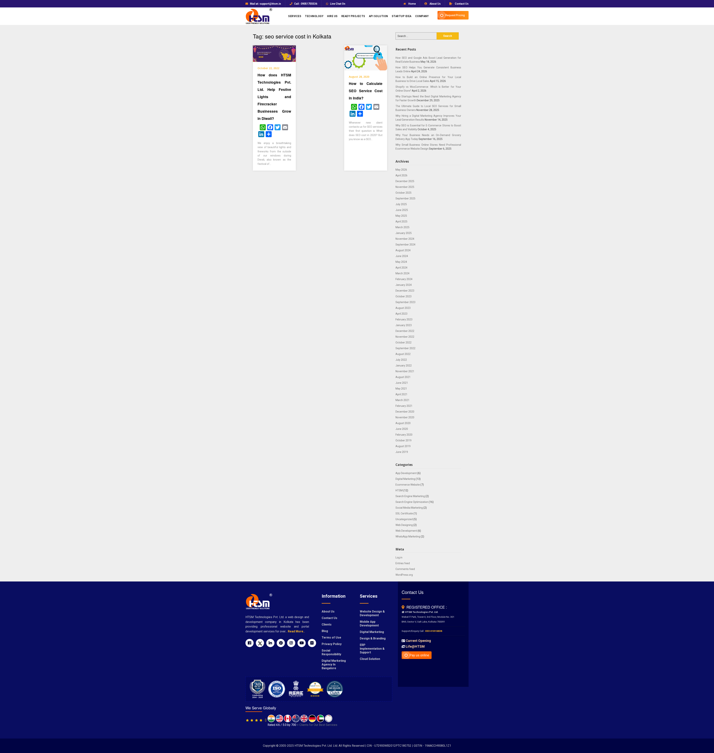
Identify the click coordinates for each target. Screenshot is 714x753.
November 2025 (404, 186)
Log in (398, 557)
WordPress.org (404, 574)
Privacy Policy (332, 644)
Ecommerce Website (407, 484)
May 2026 (401, 169)
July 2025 (401, 204)
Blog (325, 631)
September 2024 (405, 244)
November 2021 (404, 371)
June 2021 (401, 382)
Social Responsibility (331, 652)
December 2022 (404, 330)
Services (294, 16)
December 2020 (404, 411)
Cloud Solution (370, 659)
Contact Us (461, 3)
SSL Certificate (404, 513)
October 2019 (403, 440)
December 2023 (404, 290)
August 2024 (403, 250)
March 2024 (402, 273)
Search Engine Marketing (410, 496)
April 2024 (401, 267)
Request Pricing (455, 15)
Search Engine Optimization (411, 501)
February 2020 (403, 434)
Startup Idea (401, 16)
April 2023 (401, 313)
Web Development (406, 530)
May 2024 (401, 261)
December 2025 (404, 181)
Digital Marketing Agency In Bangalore (334, 664)
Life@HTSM (415, 646)
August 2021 (403, 377)
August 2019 (403, 446)
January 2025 (403, 233)
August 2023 (403, 307)
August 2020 (403, 423)
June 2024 (401, 256)
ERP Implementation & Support (372, 648)
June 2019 (401, 451)
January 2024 (403, 284)
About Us (435, 3)
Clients (327, 624)
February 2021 (403, 405)
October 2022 (403, 342)
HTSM (399, 490)
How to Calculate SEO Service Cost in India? (365, 91)
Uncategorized (404, 519)
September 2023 (405, 302)
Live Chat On (337, 3)
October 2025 (403, 192)
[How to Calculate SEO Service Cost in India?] (365, 57)
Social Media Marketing (409, 507)
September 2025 (405, 198)
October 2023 (403, 296)
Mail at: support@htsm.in (265, 3)
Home (412, 3)
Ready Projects (353, 16)
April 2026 (401, 175)
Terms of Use (331, 637)
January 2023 (403, 325)
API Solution (378, 16)
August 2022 (403, 354)
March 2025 (402, 227)
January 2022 (403, 365)
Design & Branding (373, 638)
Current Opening (418, 641)
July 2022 (401, 359)
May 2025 (401, 215)
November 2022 (404, 336)
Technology (314, 16)
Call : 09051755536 (305, 3)
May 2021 (401, 388)
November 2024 (404, 238)
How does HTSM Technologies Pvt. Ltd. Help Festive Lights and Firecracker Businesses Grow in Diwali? (274, 96)
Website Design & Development (372, 613)
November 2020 (404, 417)
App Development (406, 473)
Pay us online (419, 655)
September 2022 (405, 348)
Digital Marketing (405, 478)
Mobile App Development (369, 623)
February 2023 (403, 319)
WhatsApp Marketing (407, 536)
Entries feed (402, 563)
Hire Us (332, 16)
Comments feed (405, 569)
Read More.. (296, 631)
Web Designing (404, 524)
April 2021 (401, 394)
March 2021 (402, 400)
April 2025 (401, 221)
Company (422, 16)
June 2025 (401, 210)
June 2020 (401, 428)
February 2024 (403, 279)
